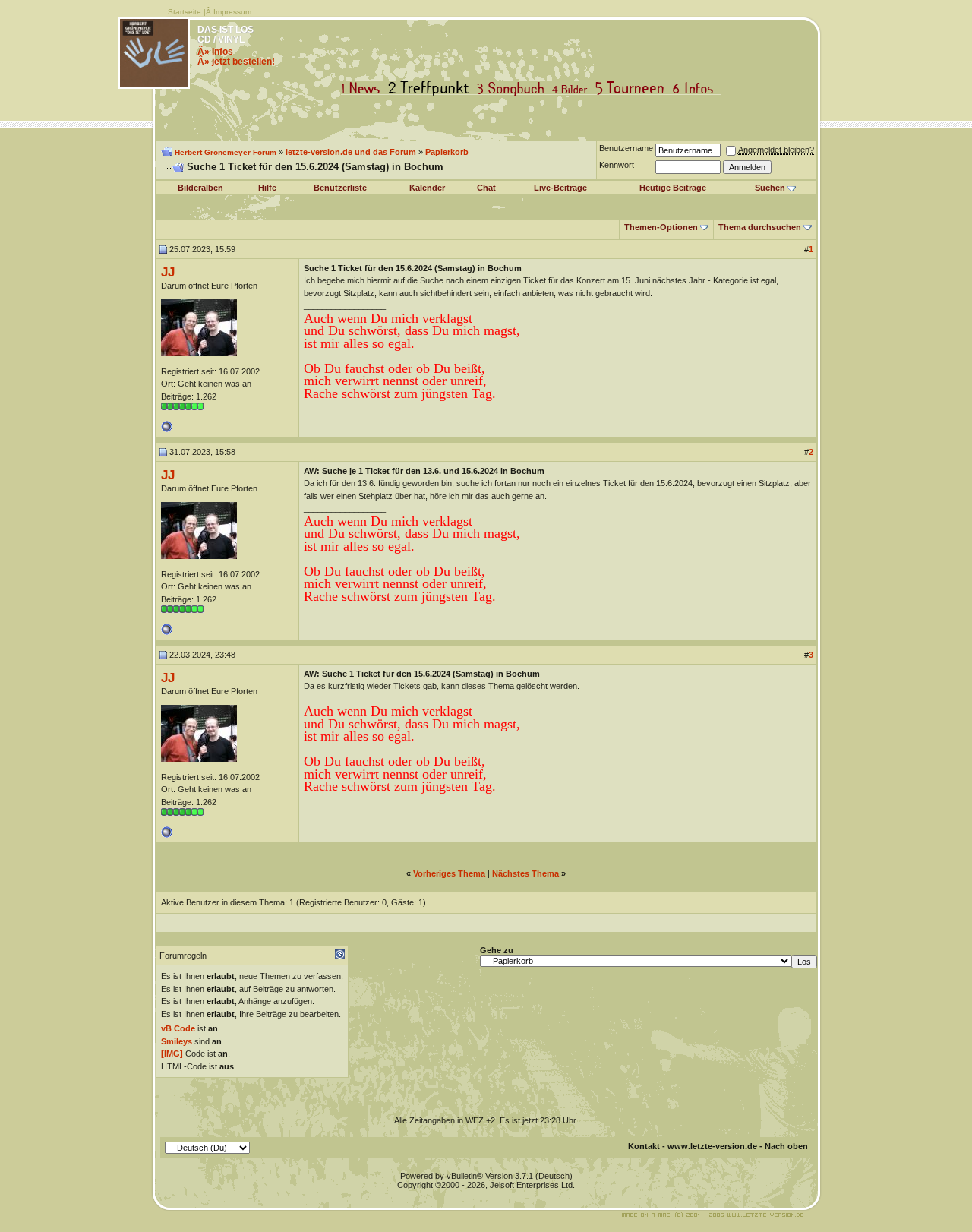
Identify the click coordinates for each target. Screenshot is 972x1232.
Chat (486, 187)
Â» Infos (215, 51)
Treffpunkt (431, 88)
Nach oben (786, 1146)
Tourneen (633, 88)
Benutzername (626, 148)
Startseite (184, 12)
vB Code (178, 1028)
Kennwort (616, 164)
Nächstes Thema (525, 873)
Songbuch (513, 88)
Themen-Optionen (661, 227)
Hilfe (267, 187)
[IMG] (172, 1053)
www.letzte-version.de (712, 1146)
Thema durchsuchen (759, 227)
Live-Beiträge (560, 187)
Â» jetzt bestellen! (236, 61)
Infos (696, 88)
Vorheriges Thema (449, 873)
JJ (168, 272)
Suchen (770, 187)
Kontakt (644, 1146)
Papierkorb (447, 151)
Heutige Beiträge (672, 187)
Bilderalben (200, 187)
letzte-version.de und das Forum (351, 151)
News (363, 88)
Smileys (176, 1041)
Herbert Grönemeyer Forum (225, 152)
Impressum (232, 12)
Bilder (573, 88)
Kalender (427, 187)
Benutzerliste (340, 187)
